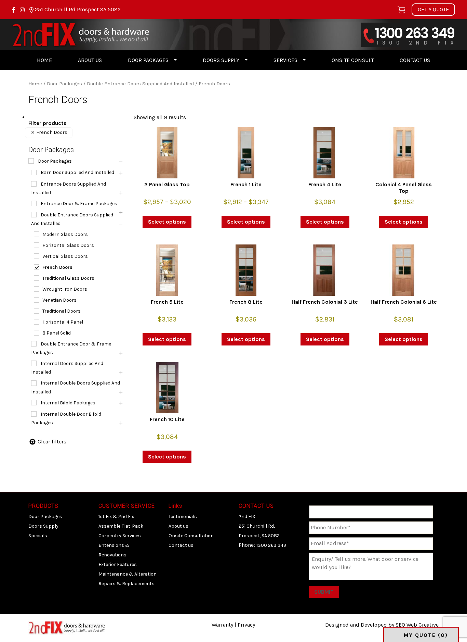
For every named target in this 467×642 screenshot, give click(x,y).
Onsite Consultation (191, 536)
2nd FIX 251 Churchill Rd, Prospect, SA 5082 (259, 526)
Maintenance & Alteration (127, 574)
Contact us (415, 60)
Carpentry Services (119, 536)
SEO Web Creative (417, 624)
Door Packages (64, 84)
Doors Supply (43, 526)
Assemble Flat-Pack (120, 526)
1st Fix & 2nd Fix (116, 516)
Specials (37, 536)
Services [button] (285, 60)
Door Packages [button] (148, 60)
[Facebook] (14, 9)
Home (44, 60)
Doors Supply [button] (221, 60)
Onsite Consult (353, 60)
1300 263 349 (271, 545)
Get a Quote (433, 9)
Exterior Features (117, 564)
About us (90, 60)
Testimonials (183, 516)
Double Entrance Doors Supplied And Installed (140, 84)
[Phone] (408, 34)
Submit (324, 592)
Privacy (246, 624)
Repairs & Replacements (126, 584)
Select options (167, 221)
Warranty (222, 624)
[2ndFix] (80, 34)
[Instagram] (23, 9)
